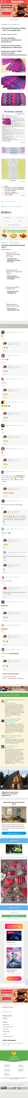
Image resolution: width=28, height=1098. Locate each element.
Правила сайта (6, 1024)
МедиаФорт (14, 1057)
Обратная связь (6, 1031)
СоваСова (8, 529)
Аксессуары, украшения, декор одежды (13, 206)
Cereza (7, 601)
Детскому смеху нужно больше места (14, 803)
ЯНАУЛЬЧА (8, 448)
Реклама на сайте (7, 1015)
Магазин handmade (14, 19)
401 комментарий (10, 747)
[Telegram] (10, 212)
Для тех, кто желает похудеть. (13, 736)
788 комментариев (10, 737)
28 (15, 225)
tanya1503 (8, 625)
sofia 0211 (8, 379)
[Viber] (6, 212)
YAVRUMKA (8, 425)
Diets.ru (21, 1065)
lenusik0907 (8, 402)
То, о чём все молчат (11, 746)
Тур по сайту (5, 1029)
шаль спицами (12, 201)
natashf (7, 577)
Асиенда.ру (21, 1069)
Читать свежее (7, 1011)
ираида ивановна (10, 471)
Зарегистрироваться (9, 676)
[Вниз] (26, 984)
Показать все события (14, 978)
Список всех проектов (14, 1078)
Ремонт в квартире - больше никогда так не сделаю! (13, 719)
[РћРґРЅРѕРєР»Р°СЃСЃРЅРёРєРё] (4, 212)
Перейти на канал (13, 833)
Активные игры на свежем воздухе (14, 854)
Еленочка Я (9, 24)
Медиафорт (21, 1084)
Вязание (18, 24)
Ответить (3, 338)
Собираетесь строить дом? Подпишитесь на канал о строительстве (10, 793)
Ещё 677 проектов (6, 249)
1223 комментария (10, 722)
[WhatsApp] (8, 212)
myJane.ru (7, 1069)
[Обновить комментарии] (26, 982)
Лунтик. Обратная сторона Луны (12, 970)
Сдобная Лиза (11, 942)
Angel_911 (8, 332)
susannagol (8, 649)
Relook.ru (7, 1073)
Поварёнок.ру (7, 1065)
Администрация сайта (8, 1026)
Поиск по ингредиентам (14, 918)
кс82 (7, 355)
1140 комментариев (10, 703)
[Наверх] (26, 980)
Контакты (5, 1018)
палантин (6, 201)
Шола (7, 500)
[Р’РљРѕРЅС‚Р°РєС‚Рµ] (2, 212)
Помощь (5, 1022)
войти (6, 678)
